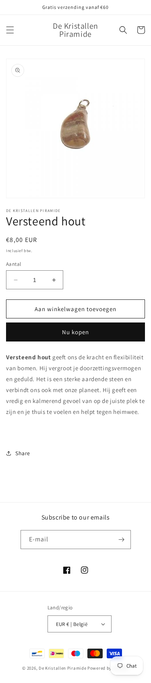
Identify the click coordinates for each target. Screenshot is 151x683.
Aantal (13, 264)
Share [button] (22, 453)
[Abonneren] (121, 539)
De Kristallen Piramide (62, 668)
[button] (10, 30)
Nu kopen (75, 332)
